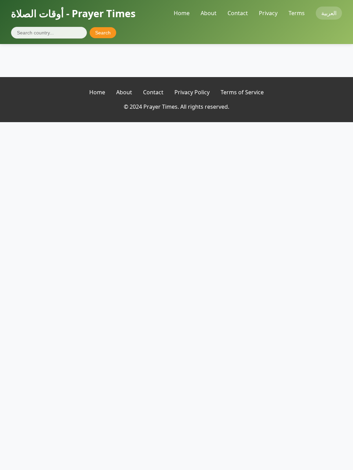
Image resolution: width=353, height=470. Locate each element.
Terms (297, 13)
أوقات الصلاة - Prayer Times (73, 13)
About (208, 13)
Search (103, 32)
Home (182, 13)
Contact (238, 13)
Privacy (268, 13)
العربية (328, 13)
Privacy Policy (192, 92)
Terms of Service (242, 92)
